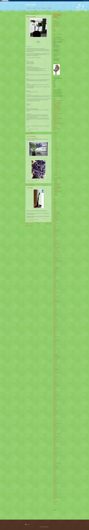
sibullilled (54, 458)
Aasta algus (29, 187)
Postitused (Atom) (30, 225)
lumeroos (54, 364)
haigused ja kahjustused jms (56, 261)
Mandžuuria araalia (55, 376)
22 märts (54, 210)
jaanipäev (54, 282)
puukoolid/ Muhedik (56, 112)
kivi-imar (54, 313)
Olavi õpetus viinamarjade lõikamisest (58, 123)
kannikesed (54, 296)
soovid (54, 464)
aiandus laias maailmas (56, 213)
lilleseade (54, 352)
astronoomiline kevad (56, 230)
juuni (54, 286)
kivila (54, 316)
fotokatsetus (54, 258)
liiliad (54, 351)
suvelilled (54, 468)
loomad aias (54, 360)
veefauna (54, 487)
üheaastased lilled (55, 497)
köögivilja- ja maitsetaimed (56, 109)
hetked (54, 31)
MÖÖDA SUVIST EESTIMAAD (58, 191)
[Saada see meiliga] (39, 129)
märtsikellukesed (55, 395)
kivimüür (54, 317)
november (56, 150)
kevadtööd (54, 310)
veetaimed (54, 488)
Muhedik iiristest (55, 117)
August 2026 (56, 180)
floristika (54, 257)
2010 (55, 172)
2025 (55, 135)
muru (54, 389)
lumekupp (54, 361)
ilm (53, 278)
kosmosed (54, 322)
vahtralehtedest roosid (56, 128)
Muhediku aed (55, 386)
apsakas (54, 227)
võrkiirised (54, 493)
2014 (55, 145)
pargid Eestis (55, 410)
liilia (54, 350)
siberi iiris (54, 457)
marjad (54, 379)
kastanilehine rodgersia (56, 301)
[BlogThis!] (40, 129)
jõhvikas (54, 287)
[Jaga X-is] (41, 129)
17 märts (54, 208)
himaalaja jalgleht (55, 268)
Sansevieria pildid (55, 25)
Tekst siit (27, 121)
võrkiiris (54, 492)
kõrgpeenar (54, 119)
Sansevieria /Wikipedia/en (56, 26)
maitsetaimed (55, 375)
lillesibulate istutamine (56, 122)
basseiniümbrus (55, 235)
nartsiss (54, 396)
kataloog (54, 303)
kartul (54, 298)
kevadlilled (54, 308)
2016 (55, 142)
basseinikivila (55, 234)
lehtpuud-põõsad (55, 347)
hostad (54, 272)
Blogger (48, 526)
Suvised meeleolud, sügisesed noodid (58, 188)
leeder (54, 342)
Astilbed (34, 8)
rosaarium (54, 449)
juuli (55, 156)
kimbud (54, 311)
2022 (55, 138)
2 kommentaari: (36, 129)
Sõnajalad (49, 8)
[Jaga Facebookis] (42, 129)
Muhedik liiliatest (55, 114)
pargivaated (54, 414)
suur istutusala (55, 466)
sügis (54, 471)
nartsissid (54, 398)
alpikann (54, 222)
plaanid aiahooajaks (55, 423)
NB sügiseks (54, 399)
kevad (54, 306)
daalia (54, 238)
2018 (55, 139)
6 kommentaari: (36, 219)
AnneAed (55, 190)
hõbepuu (54, 273)
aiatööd (54, 214)
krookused (54, 325)
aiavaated (54, 218)
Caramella (54, 237)
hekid (54, 264)
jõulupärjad (54, 129)
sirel (53, 462)
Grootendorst (55, 259)
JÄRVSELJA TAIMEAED (56, 108)
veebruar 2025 (55, 486)
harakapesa (54, 263)
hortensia (54, 271)
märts (56, 162)
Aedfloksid (29, 8)
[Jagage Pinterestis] (43, 129)
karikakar (54, 297)
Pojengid (44, 8)
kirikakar (54, 312)
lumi (54, 366)
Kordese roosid (55, 320)
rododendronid (55, 447)
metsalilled (54, 381)
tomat (54, 481)
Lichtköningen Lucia (56, 349)
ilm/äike (54, 126)
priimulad (54, 427)
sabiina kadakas (55, 452)
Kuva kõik (63, 196)
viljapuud (54, 491)
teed (53, 474)
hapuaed (54, 262)
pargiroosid (54, 413)
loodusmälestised (55, 357)
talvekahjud (54, 473)
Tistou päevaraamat (57, 186)
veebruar (56, 163)
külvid (54, 341)
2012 (55, 148)
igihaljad (54, 276)
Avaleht (38, 223)
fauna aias (54, 254)
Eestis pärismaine (55, 243)
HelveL (55, 504)
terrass (54, 476)
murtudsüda (54, 388)
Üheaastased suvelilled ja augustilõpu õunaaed (57, 184)
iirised (54, 277)
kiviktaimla (54, 315)
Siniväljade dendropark (56, 105)
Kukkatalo (54, 326)
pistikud (54, 422)
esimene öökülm (55, 249)
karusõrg (54, 300)
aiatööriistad (55, 215)
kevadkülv (54, 307)
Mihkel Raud (55, 384)
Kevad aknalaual (31, 136)
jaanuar (56, 165)
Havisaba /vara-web (55, 23)
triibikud (54, 30)
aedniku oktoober (55, 127)
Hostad (39, 8)
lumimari (54, 370)
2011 (55, 171)
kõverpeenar (55, 336)
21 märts (54, 209)
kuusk (54, 331)
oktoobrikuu (55, 405)
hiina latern (54, 266)
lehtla (54, 346)
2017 (55, 141)
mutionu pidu (55, 391)
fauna (54, 253)
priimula (54, 425)
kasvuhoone (54, 302)
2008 (55, 175)
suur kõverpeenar (55, 467)
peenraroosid (55, 418)
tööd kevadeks (55, 482)
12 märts (54, 204)
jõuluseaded (54, 288)
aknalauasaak (55, 220)
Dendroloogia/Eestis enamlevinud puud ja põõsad (58, 101)
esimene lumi (55, 248)
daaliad (54, 239)
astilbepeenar (55, 229)
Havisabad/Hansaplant (56, 22)
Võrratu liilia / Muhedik (56, 107)
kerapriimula (55, 305)
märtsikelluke (55, 394)
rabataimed (54, 440)
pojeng (54, 424)
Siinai (54, 459)
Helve (55, 503)
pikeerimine (54, 420)
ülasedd (54, 498)
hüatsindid (54, 274)
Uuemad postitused (29, 223)
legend (54, 344)
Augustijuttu (55, 194)
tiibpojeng (54, 478)
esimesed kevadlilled (56, 252)
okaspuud (54, 404)
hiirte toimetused (55, 267)
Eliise (54, 244)
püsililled (54, 437)
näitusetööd (54, 403)
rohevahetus (54, 448)
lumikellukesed (55, 369)
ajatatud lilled (30, 181)
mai (55, 159)
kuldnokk (54, 327)
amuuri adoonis (55, 223)
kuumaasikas (55, 330)
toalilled (29, 130)
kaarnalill (55, 193)
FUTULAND (56, 179)
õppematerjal (55, 496)
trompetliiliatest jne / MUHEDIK (57, 113)
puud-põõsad (55, 429)
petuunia (54, 419)
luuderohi (54, 371)
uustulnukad (54, 483)
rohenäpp (30, 4)
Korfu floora (55, 321)
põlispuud (54, 432)
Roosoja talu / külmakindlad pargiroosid (57, 104)
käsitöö (54, 337)
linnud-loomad (55, 355)
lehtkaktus (54, 345)
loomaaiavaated (55, 359)
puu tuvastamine (55, 428)
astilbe (54, 228)
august (56, 155)
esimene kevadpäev (55, 247)
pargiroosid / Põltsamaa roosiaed (57, 102)
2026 (55, 134)
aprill (56, 160)
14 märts (54, 205)
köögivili (54, 339)
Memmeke (54, 380)
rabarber (54, 439)
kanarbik (54, 293)
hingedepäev (55, 269)
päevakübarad (55, 435)
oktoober (56, 152)
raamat (54, 438)
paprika (54, 408)
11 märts (54, 203)
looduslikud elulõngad (56, 356)
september (56, 153)
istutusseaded (55, 281)
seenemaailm (55, 454)
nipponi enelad (55, 400)
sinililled (54, 461)
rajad (54, 443)
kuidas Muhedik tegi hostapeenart (57, 118)
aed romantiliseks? (55, 124)
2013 (55, 146)
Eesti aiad (54, 242)
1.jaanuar (54, 200)
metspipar (54, 383)
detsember (56, 149)
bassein (54, 233)
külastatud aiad (55, 340)
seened (54, 453)
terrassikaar (54, 477)
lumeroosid (54, 365)
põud (54, 434)
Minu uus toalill (30, 16)
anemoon (54, 224)
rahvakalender (55, 442)
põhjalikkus (54, 430)
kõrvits (54, 335)
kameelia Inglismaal (55, 292)
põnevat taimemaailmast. (56, 433)
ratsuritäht (29, 220)
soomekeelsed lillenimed (56, 463)
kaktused (54, 291)
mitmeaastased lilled (56, 385)
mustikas (54, 390)
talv (53, 472)
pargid (54, 409)
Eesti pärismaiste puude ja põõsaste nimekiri (57, 34)
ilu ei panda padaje (55, 279)
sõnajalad (54, 469)
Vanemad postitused (47, 223)
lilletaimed (54, 354)
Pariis (54, 415)
